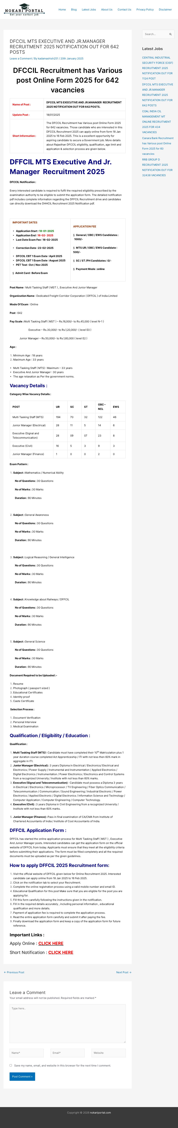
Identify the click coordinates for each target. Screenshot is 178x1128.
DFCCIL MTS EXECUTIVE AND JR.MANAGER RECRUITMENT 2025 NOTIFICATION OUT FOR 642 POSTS (157, 95)
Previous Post (14, 972)
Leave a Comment (21, 58)
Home (62, 9)
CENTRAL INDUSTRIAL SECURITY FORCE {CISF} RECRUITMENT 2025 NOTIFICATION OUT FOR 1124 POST (157, 68)
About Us (106, 9)
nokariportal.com (100, 1112)
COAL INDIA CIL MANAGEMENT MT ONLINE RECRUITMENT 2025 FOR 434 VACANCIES (156, 122)
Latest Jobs (89, 9)
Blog (74, 9)
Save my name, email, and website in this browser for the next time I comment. (62, 1065)
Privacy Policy (145, 9)
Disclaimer (165, 9)
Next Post (123, 972)
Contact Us (124, 9)
